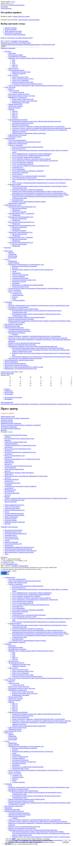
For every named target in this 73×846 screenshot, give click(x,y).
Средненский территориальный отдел (20, 242)
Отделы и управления (15, 145)
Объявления (16, 210)
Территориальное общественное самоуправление (20, 550)
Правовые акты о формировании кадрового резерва (29, 201)
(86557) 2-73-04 (9, 562)
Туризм (7, 540)
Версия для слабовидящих (22, 43)
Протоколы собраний (19, 212)
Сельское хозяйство (18, 276)
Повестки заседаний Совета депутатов (24, 101)
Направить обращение (8, 48)
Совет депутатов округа (12, 506)
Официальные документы (16, 203)
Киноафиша (8, 399)
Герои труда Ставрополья (20, 80)
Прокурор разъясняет (11, 542)
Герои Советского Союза (20, 77)
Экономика (15, 283)
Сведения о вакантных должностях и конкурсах (27, 189)
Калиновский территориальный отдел (20, 217)
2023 (13, 63)
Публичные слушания (15, 106)
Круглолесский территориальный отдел (21, 222)
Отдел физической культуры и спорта (24, 177)
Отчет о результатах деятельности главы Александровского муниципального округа (35, 85)
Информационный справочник (15, 522)
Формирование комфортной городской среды (19, 547)
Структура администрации (17, 140)
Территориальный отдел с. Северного (20, 237)
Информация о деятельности (17, 97)
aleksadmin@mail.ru (12, 564)
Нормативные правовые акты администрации (23, 309)
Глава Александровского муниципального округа (24, 142)
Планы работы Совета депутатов (23, 99)
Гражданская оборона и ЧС (13, 544)
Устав (10, 303)
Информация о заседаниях (20, 102)
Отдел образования (18, 169)
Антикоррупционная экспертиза (22, 123)
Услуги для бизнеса (14, 290)
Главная (3, 372)
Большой (36, 19)
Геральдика (12, 53)
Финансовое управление (20, 172)
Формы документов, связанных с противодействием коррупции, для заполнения (38, 126)
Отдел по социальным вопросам (22, 164)
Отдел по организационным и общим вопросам (27, 147)
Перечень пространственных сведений (21, 319)
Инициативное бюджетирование (15, 363)
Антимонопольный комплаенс (14, 515)
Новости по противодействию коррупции (22, 344)
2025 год (15, 66)
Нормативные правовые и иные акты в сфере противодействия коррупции (36, 121)
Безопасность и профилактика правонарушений (27, 285)
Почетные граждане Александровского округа (27, 84)
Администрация (10, 138)
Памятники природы (19, 73)
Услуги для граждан (14, 292)
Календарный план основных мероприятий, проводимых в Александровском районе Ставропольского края (36, 403)
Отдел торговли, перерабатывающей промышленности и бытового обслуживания (39, 183)
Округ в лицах (13, 75)
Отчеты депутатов (18, 92)
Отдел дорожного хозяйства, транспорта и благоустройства (31, 159)
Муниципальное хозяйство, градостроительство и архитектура (32, 269)
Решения (11, 109)
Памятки (15, 334)
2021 (13, 60)
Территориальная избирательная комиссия (18, 549)
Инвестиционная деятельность (15, 510)
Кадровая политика (14, 184)
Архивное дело (17, 293)
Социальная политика (12, 538)
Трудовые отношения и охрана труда (24, 280)
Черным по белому (11, 28)
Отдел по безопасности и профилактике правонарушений (31, 155)
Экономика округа (11, 535)
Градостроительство (11, 537)
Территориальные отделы (13, 205)
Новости (11, 89)
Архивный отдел (17, 167)
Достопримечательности (16, 70)
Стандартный (22, 19)
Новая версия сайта (7, 43)
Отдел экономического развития (22, 162)
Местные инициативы (19, 208)
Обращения (8, 808)
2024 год (15, 65)
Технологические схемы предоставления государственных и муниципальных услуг (35, 288)
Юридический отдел (18, 148)
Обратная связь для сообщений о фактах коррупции (25, 358)
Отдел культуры (17, 174)
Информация (12, 261)
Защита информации (11, 362)
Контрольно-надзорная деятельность (16, 365)
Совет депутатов (10, 87)
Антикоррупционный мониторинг (19, 331)
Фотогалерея (12, 257)
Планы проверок (13, 263)
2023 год (15, 116)
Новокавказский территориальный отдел (21, 225)
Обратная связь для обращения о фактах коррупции (29, 133)
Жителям (7, 523)
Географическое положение (17, 56)
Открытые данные (11, 518)
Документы (8, 302)
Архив (14, 271)
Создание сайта (6, 571)
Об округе (8, 51)
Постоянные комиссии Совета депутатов (21, 96)
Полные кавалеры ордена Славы (22, 82)
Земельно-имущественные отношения (24, 266)
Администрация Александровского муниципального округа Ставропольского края (28, 44)
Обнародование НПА (15, 104)
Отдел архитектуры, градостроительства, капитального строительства (35, 160)
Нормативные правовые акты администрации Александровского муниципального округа (41, 356)
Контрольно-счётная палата (13, 530)
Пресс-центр (9, 251)
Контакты (8, 247)
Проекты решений (14, 107)
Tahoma (15, 16)
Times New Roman (24, 16)
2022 (13, 61)
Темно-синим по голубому (13, 31)
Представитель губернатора (14, 324)
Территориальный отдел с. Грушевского (21, 213)
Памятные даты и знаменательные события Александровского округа (31, 58)
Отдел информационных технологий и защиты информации (32, 154)
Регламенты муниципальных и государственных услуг (26, 264)
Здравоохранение (17, 295)
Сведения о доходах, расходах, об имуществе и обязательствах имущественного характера (41, 128)
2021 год (15, 113)
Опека (14, 298)
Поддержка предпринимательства (16, 533)
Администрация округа (12, 508)
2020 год (15, 111)
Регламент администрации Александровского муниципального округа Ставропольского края (38, 305)
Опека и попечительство (20, 274)
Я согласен (65, 841)
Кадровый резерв (17, 200)
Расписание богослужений (13, 397)
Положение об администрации (18, 307)
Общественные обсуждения (17, 135)
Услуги (7, 259)
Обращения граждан (15, 136)
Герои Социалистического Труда (22, 78)
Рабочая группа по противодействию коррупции (24, 343)
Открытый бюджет (11, 520)
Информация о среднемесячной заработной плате (21, 368)
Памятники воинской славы (21, 72)
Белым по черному (11, 29)
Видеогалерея (12, 256)
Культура (15, 268)
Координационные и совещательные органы (19, 360)
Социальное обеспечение (20, 278)
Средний (30, 19)
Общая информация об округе (14, 505)
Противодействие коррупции (17, 119)
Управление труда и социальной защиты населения (29, 176)
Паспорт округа (13, 68)
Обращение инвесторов (12, 326)
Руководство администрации (17, 143)
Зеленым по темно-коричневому (15, 34)
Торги (6, 554)
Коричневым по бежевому (13, 33)
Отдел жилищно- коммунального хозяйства (26, 157)
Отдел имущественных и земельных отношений (28, 171)
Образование (16, 273)
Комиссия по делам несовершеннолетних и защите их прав (24, 367)
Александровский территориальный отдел (22, 206)
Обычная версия (6, 8)
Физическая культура (19, 281)
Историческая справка (15, 55)
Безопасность (9, 545)
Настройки (4, 6)
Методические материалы (20, 125)
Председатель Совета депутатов (18, 94)
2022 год (15, 114)
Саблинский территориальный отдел (20, 232)
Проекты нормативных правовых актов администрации (26, 317)
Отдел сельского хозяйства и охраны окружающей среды (30, 165)
